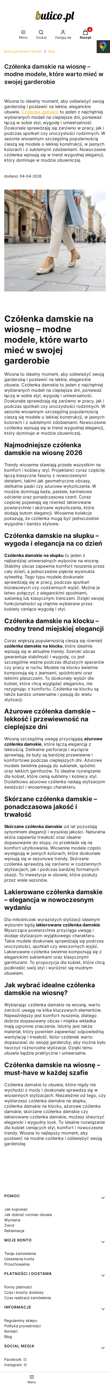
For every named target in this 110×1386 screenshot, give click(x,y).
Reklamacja (14, 1230)
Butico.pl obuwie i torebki (23, 51)
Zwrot (9, 1225)
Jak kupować (16, 1209)
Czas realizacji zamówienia (27, 1297)
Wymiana (12, 1220)
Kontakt (11, 1331)
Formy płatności (18, 1287)
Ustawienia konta (19, 1258)
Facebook (13, 1359)
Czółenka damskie (39, 111)
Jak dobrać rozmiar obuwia (28, 1214)
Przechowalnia (17, 1264)
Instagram (13, 1364)
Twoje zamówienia (20, 1253)
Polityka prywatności (22, 1326)
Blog (51, 51)
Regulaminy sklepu (20, 1320)
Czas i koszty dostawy (24, 1292)
